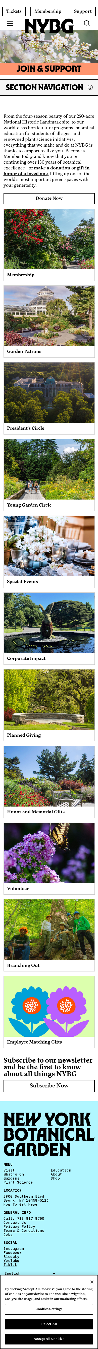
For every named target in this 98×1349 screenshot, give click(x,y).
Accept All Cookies (49, 1339)
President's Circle (25, 428)
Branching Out (23, 965)
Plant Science (18, 1182)
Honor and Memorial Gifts (36, 812)
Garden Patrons (24, 351)
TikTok (10, 1265)
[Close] (91, 1281)
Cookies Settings (48, 1309)
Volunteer (18, 889)
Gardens (11, 1178)
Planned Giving (24, 735)
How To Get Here (20, 1204)
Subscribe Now (49, 1086)
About (56, 1174)
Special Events (22, 582)
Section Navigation (44, 87)
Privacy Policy (19, 1226)
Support (83, 11)
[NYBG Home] (49, 26)
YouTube (11, 1261)
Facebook (13, 1253)
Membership (47, 11)
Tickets (14, 11)
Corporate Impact (26, 658)
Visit (9, 1170)
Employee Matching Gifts (34, 1042)
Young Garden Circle (29, 505)
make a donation (52, 168)
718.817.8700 (30, 1218)
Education (61, 1170)
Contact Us (15, 1222)
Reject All (49, 1324)
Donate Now (49, 198)
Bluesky (11, 1257)
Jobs (8, 1235)
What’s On (14, 1174)
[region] (49, 1312)
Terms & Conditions (24, 1231)
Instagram (14, 1249)
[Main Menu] (10, 23)
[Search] (87, 23)
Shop (55, 1178)
